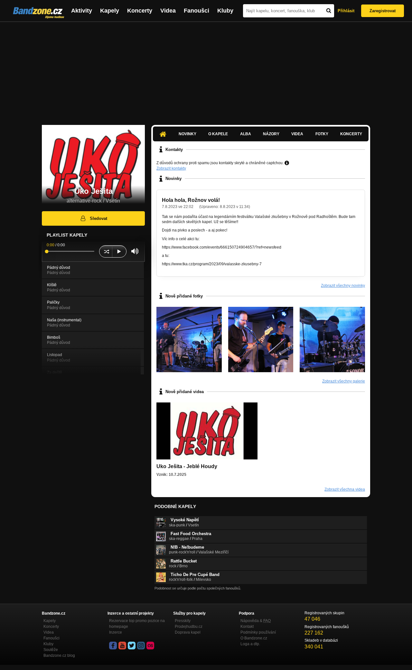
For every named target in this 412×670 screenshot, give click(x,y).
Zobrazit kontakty (171, 168)
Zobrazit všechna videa (344, 489)
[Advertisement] (206, 70)
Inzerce (115, 632)
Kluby (225, 10)
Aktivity (81, 10)
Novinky (187, 134)
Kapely (109, 10)
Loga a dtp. (250, 644)
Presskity (183, 620)
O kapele (218, 134)
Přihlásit (346, 10)
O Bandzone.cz (253, 638)
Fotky (321, 134)
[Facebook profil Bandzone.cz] (113, 645)
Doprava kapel (188, 632)
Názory (271, 134)
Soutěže (50, 649)
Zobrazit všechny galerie (343, 381)
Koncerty (139, 10)
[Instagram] (141, 645)
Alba (245, 134)
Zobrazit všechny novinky (343, 285)
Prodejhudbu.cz (188, 626)
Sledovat (98, 218)
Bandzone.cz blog (59, 655)
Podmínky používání (258, 632)
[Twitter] (132, 645)
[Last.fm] (150, 645)
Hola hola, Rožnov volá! (191, 200)
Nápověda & (255, 620)
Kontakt (247, 626)
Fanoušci (196, 10)
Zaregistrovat (383, 10)
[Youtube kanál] (122, 645)
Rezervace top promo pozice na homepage (137, 623)
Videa (168, 10)
